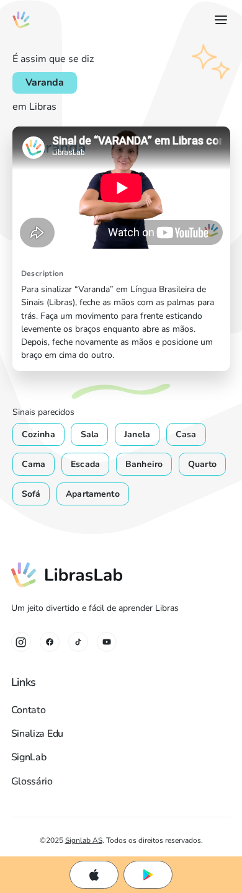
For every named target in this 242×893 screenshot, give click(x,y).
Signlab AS (83, 840)
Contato (28, 710)
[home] (21, 20)
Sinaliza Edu (37, 733)
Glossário (32, 781)
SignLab (29, 757)
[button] (219, 20)
